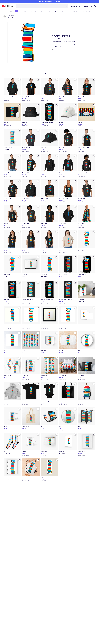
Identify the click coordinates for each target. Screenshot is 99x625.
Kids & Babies (63, 11)
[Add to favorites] (53, 49)
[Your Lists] (91, 6)
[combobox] (42, 6)
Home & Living (52, 11)
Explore (4, 11)
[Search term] (66, 6)
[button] (49, 1)
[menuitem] (4, 11)
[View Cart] (95, 6)
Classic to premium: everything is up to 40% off (49, 1)
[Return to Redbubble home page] (8, 6)
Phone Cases (33, 11)
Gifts (95, 11)
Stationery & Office (85, 11)
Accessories (74, 11)
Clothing (13, 11)
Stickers (24, 11)
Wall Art (42, 11)
